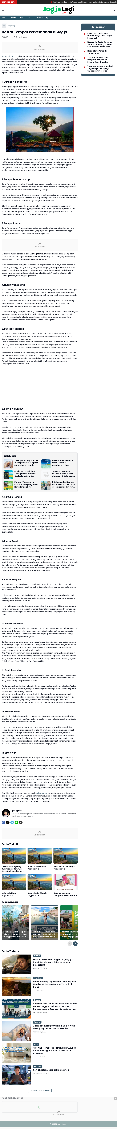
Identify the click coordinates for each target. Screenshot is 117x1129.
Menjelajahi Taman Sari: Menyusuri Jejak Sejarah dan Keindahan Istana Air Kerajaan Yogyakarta (44, 934)
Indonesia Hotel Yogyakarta (9, 894)
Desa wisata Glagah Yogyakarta (37, 894)
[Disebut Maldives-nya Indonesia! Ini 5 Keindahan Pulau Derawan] (46, 463)
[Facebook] (3, 822)
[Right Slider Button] (75, 943)
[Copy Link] (21, 822)
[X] (7, 822)
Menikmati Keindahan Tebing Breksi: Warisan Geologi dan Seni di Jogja (25, 473)
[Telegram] (12, 822)
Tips (47, 18)
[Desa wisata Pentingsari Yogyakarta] (65, 856)
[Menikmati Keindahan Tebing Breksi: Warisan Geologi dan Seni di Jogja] (8, 474)
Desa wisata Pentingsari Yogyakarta (64, 867)
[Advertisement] (58, 1113)
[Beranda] (4, 26)
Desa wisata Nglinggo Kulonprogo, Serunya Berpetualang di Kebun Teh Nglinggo (12, 868)
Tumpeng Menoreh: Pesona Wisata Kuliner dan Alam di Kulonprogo (63, 473)
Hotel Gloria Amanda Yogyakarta (37, 867)
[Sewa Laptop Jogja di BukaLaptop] (16, 1075)
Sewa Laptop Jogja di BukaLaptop (51, 1070)
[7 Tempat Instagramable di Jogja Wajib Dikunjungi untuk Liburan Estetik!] (8, 463)
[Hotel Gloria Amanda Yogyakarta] (40, 856)
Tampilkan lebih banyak (40, 1090)
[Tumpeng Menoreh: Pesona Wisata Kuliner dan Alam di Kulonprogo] (46, 474)
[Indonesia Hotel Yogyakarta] (14, 882)
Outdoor (38, 978)
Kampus (37, 1066)
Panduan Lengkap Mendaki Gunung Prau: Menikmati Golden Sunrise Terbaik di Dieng (55, 984)
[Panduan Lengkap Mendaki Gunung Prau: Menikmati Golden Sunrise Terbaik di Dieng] (16, 986)
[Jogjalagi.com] (58, 9)
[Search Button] (114, 10)
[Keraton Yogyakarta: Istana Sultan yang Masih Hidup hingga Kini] (8, 485)
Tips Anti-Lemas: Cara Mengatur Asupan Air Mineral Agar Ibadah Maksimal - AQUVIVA (54, 1051)
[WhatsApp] (16, 822)
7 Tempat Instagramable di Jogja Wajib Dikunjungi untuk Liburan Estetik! (26, 462)
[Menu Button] (3, 10)
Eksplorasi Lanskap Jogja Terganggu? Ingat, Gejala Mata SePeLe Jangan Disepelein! (59, 2)
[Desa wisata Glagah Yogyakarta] (40, 882)
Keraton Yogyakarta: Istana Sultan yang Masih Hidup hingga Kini (26, 484)
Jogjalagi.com (8, 56)
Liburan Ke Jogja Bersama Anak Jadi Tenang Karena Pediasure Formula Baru (99, 44)
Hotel (22, 18)
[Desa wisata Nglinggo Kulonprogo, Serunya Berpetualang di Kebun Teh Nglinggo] (14, 856)
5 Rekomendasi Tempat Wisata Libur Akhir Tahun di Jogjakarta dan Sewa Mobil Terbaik (63, 484)
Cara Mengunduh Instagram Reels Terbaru (65, 894)
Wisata (13, 18)
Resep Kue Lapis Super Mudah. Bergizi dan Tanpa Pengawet (99, 35)
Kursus (37, 1000)
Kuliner (30, 18)
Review (40, 18)
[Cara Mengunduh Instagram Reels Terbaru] (65, 882)
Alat (36, 1044)
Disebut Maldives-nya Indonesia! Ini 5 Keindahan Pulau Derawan (62, 462)
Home (4, 18)
